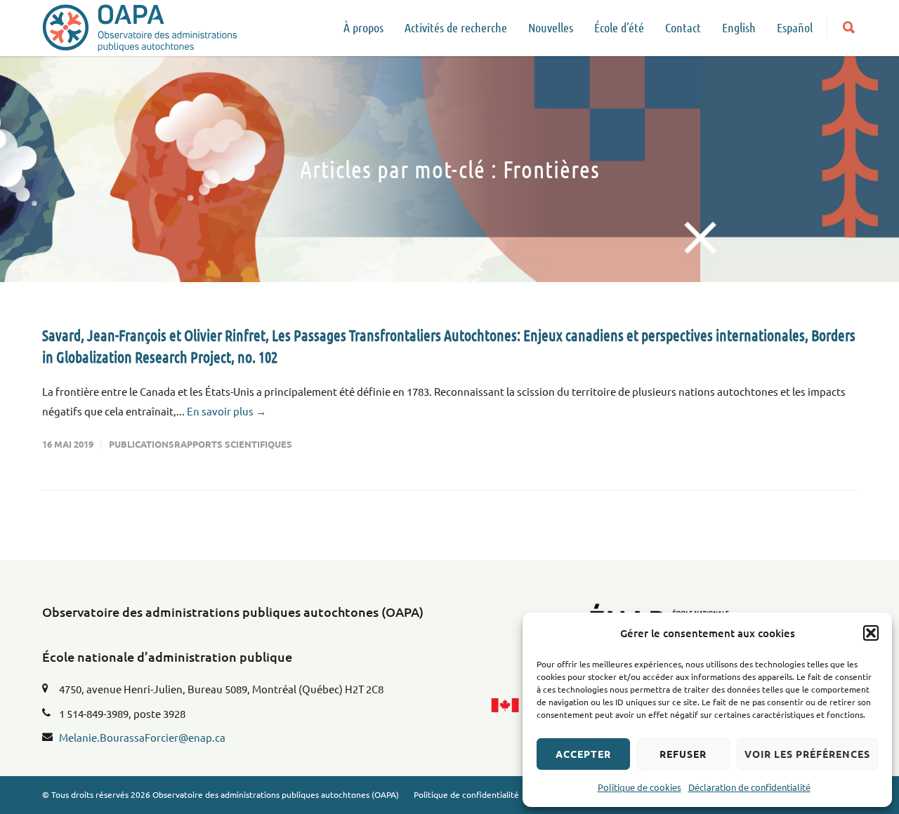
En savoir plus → (226, 411)
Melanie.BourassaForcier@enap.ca (142, 737)
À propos (363, 27)
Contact (683, 27)
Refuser (683, 753)
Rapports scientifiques (233, 444)
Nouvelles (550, 27)
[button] (871, 633)
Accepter (583, 753)
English (739, 27)
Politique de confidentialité (466, 794)
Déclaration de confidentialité (749, 787)
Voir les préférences (807, 753)
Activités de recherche (456, 27)
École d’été (619, 27)
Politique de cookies (639, 787)
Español (795, 27)
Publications (141, 444)
